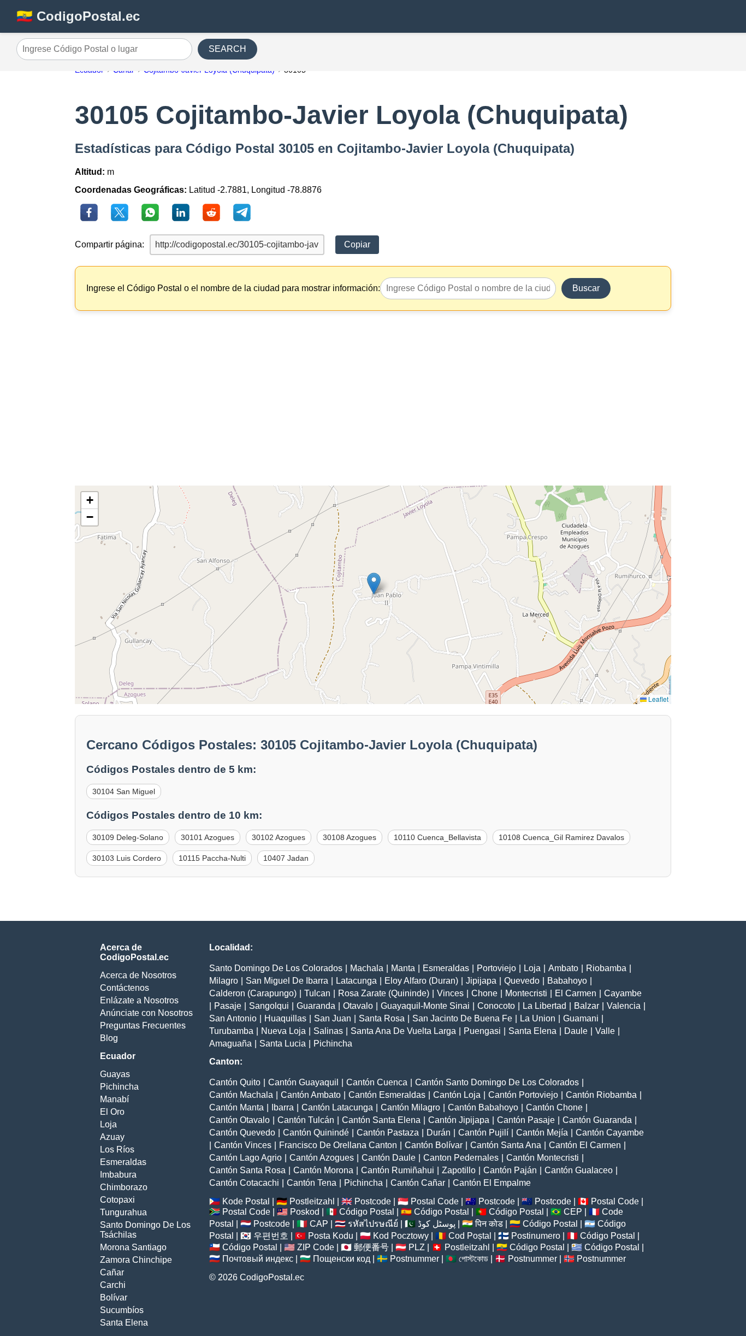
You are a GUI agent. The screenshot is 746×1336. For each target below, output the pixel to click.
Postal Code (435, 1201)
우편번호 (270, 1235)
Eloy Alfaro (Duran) (421, 980)
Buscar (586, 288)
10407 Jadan (286, 858)
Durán (439, 1132)
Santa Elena (124, 1322)
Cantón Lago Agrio (245, 1157)
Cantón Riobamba (601, 1094)
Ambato (563, 968)
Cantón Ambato (311, 1094)
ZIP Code (315, 1247)
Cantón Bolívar (434, 1145)
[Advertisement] (373, 398)
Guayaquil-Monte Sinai (425, 1005)
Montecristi (526, 993)
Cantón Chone (554, 1107)
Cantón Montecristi (542, 1157)
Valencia (624, 1005)
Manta (403, 968)
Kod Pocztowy (401, 1235)
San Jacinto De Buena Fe (462, 1018)
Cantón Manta (236, 1107)
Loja (108, 1124)
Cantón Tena (311, 1182)
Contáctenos (124, 987)
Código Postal (366, 1211)
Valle (605, 1031)
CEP (573, 1211)
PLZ (416, 1247)
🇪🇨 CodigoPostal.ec (78, 16)
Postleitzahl (312, 1201)
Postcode (372, 1201)
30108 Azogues (349, 837)
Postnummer (414, 1258)
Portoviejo (496, 968)
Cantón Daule (389, 1157)
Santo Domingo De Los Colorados (275, 968)
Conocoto (496, 1005)
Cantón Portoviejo (523, 1094)
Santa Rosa (382, 1018)
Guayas (115, 1074)
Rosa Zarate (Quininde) (383, 993)
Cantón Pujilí (483, 1132)
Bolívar (113, 1297)
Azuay (112, 1137)
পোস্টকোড (473, 1258)
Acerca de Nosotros (138, 975)
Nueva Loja (283, 1031)
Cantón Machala (241, 1094)
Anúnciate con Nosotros (146, 1013)
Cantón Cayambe (610, 1132)
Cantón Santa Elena (381, 1120)
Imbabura (118, 1174)
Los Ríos (117, 1149)
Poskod (304, 1211)
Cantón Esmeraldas (386, 1094)
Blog (109, 1038)
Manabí (114, 1099)
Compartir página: (109, 244)
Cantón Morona (323, 1170)
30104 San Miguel (123, 791)
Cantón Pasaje (526, 1120)
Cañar (112, 1272)
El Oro (112, 1111)
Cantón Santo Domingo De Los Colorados (497, 1082)
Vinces (450, 993)
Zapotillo (459, 1170)
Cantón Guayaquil (303, 1082)
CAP (319, 1223)
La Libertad (544, 1005)
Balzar (586, 1005)
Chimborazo (123, 1187)
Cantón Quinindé (316, 1132)
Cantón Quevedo (242, 1132)
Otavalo (358, 1005)
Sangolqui (269, 1005)
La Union (537, 1018)
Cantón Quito (234, 1082)
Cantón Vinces (242, 1145)
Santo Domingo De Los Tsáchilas (145, 1229)
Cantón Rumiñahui (397, 1170)
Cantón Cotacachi (244, 1182)
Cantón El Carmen (585, 1145)
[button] (374, 583)
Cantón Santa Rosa (247, 1170)
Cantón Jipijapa (458, 1120)
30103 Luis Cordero (126, 858)
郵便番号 (371, 1247)
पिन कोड (489, 1223)
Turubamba (231, 1031)
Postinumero (535, 1235)
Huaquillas (285, 1018)
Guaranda (316, 1005)
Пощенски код (341, 1258)
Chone (484, 993)
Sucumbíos (122, 1310)
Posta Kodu (330, 1235)
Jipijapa (481, 980)
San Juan (332, 1018)
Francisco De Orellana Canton (338, 1145)
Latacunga (356, 980)
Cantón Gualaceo (578, 1170)
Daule (576, 1031)
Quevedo (522, 980)
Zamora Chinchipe (136, 1259)
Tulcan (317, 993)
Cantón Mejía (542, 1132)
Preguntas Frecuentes (143, 1025)
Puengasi (482, 1031)
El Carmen (575, 993)
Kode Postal (246, 1201)
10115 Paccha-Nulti (212, 858)
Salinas (328, 1031)
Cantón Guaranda (597, 1120)
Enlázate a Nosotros (139, 1000)
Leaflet (657, 699)
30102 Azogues (278, 837)
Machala (366, 968)
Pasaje (227, 1005)
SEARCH (227, 49)
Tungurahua (123, 1212)
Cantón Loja (457, 1094)
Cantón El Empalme (492, 1182)
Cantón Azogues (321, 1157)
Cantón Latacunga (337, 1107)
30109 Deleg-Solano (127, 837)
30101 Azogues (207, 837)
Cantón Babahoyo (483, 1107)
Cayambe (623, 993)
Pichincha (119, 1086)
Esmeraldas (123, 1162)
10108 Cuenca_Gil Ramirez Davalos (561, 837)
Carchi (113, 1285)
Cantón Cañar (417, 1182)
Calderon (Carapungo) (253, 993)
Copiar (357, 244)
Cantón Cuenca (376, 1082)
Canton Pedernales (461, 1157)
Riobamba (606, 968)
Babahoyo (567, 980)
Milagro (223, 980)
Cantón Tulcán (305, 1120)
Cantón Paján (510, 1170)
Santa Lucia (282, 1043)
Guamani (581, 1018)
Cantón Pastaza (388, 1132)
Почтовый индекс (257, 1258)
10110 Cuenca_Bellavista (437, 837)
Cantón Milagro (410, 1107)
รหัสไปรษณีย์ (373, 1223)
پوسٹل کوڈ (436, 1223)
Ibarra (282, 1107)
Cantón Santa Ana (505, 1145)
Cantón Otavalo (239, 1120)
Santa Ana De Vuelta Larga (403, 1031)
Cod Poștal (470, 1235)
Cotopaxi (117, 1199)
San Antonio (233, 1018)
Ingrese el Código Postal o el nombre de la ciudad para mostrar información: (233, 288)
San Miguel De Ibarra (287, 980)
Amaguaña (230, 1043)
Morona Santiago (133, 1247)
